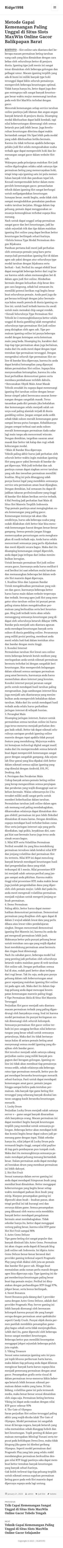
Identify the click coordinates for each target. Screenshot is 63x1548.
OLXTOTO (40, 1541)
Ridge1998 (14, 7)
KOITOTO (11, 49)
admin (30, 1493)
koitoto (53, 1493)
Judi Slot (41, 1493)
